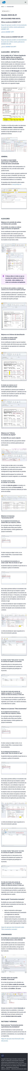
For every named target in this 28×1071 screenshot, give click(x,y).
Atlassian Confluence (5, 1068)
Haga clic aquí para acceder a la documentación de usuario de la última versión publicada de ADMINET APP (14, 27)
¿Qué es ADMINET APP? (7, 32)
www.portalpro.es (16, 184)
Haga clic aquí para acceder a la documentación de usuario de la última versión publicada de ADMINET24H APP (14, 42)
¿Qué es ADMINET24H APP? (8, 46)
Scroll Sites (15, 1067)
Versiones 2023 (10, 6)
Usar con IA (6, 11)
